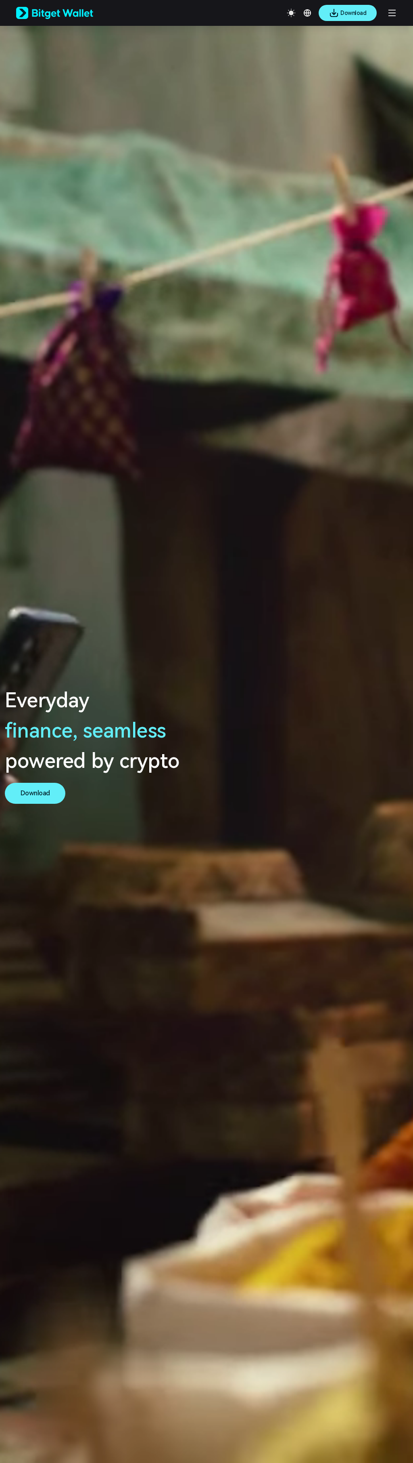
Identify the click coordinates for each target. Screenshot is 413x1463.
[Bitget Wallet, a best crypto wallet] (65, 13)
